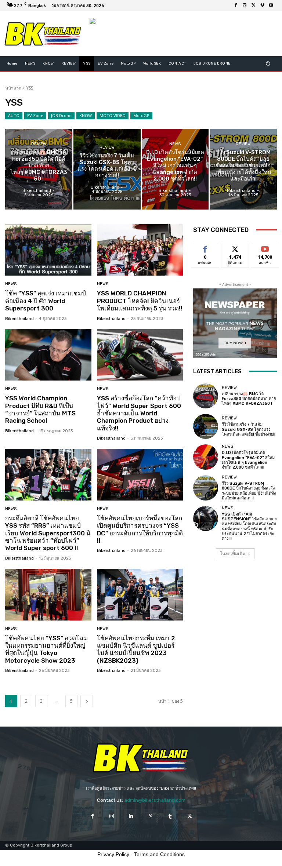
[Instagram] (244, 5)
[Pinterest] (151, 816)
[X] (253, 5)
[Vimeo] (262, 5)
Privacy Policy (113, 854)
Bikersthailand (19, 318)
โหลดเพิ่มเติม (232, 553)
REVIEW (38, 144)
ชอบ (205, 247)
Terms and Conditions (159, 854)
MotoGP (141, 115)
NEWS (175, 144)
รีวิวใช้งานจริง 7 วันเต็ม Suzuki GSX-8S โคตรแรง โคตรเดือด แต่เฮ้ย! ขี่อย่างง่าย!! (248, 429)
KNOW (85, 115)
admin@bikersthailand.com (154, 800)
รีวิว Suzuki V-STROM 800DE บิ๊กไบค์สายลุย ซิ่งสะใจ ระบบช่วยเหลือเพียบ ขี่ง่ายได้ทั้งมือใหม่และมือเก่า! (249, 491)
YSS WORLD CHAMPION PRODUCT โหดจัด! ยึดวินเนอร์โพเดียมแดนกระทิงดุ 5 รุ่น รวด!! (139, 301)
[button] (268, 64)
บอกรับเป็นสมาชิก (265, 250)
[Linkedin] (131, 816)
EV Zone (35, 115)
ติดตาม (235, 247)
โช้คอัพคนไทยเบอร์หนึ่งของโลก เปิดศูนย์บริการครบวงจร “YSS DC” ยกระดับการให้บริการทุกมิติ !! (140, 529)
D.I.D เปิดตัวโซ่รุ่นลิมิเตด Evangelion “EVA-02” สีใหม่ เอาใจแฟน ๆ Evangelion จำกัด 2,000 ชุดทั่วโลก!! (248, 460)
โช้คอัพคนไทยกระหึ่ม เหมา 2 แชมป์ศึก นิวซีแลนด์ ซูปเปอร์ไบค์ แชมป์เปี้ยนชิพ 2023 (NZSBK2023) (136, 649)
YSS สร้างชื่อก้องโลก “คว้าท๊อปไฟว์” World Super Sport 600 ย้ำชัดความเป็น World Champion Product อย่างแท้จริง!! (139, 413)
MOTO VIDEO (113, 115)
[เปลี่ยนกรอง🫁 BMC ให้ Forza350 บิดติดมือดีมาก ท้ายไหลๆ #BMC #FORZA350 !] (38, 169)
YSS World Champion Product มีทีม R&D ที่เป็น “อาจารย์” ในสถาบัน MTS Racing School (40, 409)
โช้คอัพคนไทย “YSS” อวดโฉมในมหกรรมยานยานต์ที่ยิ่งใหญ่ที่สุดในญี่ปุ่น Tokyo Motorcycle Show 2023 (46, 649)
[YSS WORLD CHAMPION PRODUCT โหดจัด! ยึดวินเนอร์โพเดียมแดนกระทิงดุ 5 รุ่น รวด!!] (140, 250)
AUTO (13, 115)
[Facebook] (235, 5)
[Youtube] (271, 5)
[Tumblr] (170, 816)
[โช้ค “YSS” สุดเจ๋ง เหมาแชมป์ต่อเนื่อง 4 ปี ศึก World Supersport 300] (48, 250)
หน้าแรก (13, 88)
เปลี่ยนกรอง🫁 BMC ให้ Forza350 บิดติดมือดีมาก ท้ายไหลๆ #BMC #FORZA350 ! (249, 399)
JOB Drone (61, 115)
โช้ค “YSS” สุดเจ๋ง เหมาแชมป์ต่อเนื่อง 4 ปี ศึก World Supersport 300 (45, 301)
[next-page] (86, 701)
